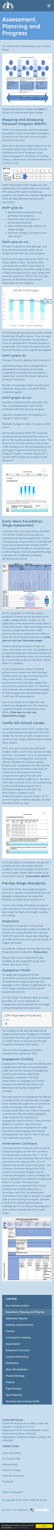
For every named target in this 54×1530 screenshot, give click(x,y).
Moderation (41, 952)
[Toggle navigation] (49, 5)
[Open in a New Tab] (6, 1023)
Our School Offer (11, 1458)
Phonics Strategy (15, 1375)
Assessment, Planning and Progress (25, 1312)
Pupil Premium (13, 1388)
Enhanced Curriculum (18, 1350)
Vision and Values (11, 1453)
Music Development (17, 1369)
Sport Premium (14, 1394)
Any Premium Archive (17, 1305)
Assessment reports (38, 876)
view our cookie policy (20, 1527)
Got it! (44, 1526)
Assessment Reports (17, 1318)
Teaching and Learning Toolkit (22, 1401)
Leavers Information (17, 1356)
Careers (10, 1331)
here (42, 109)
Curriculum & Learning (18, 1337)
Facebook (7, 1481)
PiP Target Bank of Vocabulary (23, 1015)
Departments (13, 1343)
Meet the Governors (13, 1475)
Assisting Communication (19, 1324)
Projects (10, 1382)
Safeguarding (9, 1464)
